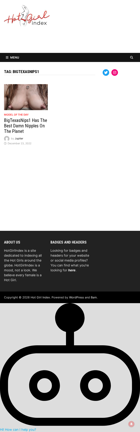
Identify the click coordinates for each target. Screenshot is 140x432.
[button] (70, 367)
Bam (94, 297)
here (71, 270)
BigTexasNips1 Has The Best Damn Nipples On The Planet (25, 126)
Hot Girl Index (40, 297)
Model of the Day (16, 114)
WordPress (76, 297)
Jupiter (19, 138)
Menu (14, 57)
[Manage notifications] (131, 424)
